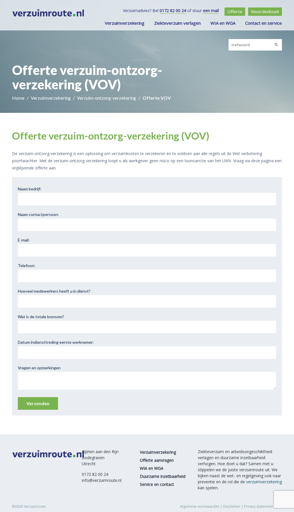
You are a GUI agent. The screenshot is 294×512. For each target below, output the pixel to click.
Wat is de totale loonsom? (41, 316)
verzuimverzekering (264, 481)
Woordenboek (265, 11)
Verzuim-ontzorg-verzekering (107, 98)
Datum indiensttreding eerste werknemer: (56, 342)
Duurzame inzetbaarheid (162, 476)
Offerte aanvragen (157, 460)
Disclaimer (231, 506)
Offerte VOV (156, 98)
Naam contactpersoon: (38, 214)
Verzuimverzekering (124, 23)
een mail (211, 10)
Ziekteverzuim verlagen (177, 23)
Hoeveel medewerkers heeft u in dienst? (54, 291)
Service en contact (157, 484)
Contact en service (263, 23)
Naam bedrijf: (29, 188)
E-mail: (24, 239)
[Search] (276, 45)
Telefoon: (26, 265)
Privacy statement (258, 506)
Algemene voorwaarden (199, 506)
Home (18, 98)
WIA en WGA (222, 23)
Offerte (234, 11)
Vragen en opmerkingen (39, 367)
